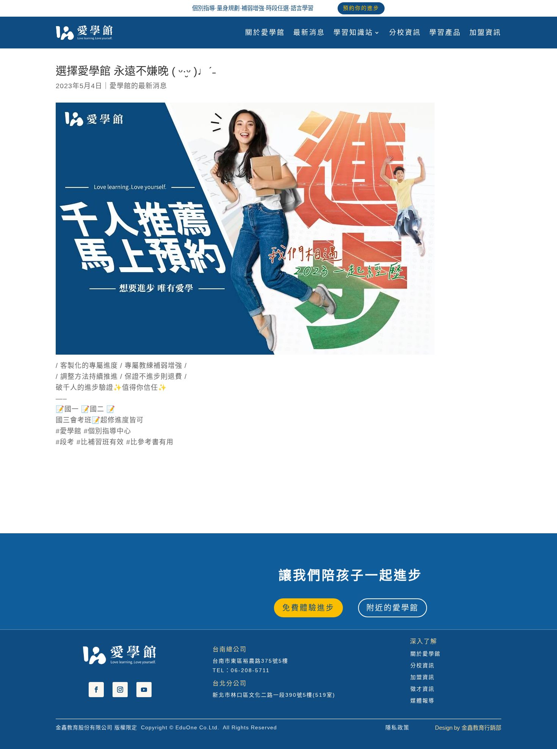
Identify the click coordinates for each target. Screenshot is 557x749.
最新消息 (309, 32)
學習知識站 (353, 32)
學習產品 (445, 32)
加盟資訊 (485, 32)
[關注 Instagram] (120, 689)
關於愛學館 (265, 32)
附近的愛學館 (392, 608)
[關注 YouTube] (144, 689)
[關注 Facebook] (96, 689)
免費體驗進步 (308, 608)
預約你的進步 (361, 8)
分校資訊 (405, 32)
